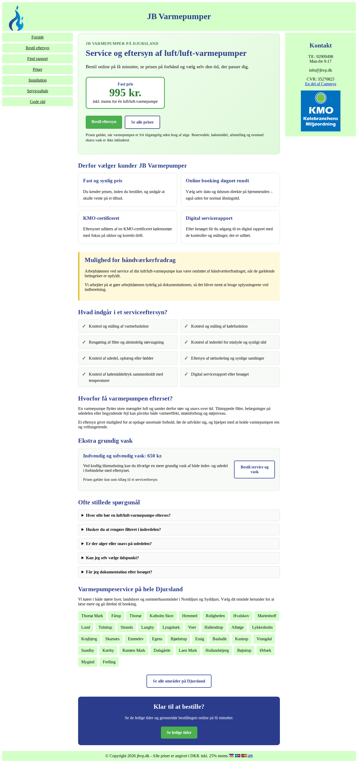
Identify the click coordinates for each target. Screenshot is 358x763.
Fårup (116, 615)
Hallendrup (213, 627)
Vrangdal (264, 639)
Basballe (220, 639)
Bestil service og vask (255, 469)
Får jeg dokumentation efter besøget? (119, 572)
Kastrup (241, 639)
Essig (199, 639)
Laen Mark (188, 650)
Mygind (87, 662)
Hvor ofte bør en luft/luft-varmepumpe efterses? (128, 515)
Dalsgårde (162, 650)
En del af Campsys (320, 84)
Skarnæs (112, 639)
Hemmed (189, 615)
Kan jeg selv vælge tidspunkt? (112, 558)
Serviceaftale (37, 91)
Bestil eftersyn (37, 48)
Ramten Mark (133, 650)
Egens (157, 639)
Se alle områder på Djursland (179, 681)
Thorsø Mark (92, 615)
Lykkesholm (262, 627)
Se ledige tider (179, 732)
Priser (37, 69)
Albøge (237, 627)
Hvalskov (241, 615)
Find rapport (37, 58)
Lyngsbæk (171, 627)
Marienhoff (267, 615)
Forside (37, 37)
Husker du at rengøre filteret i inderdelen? (123, 529)
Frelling (109, 662)
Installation (38, 80)
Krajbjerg (89, 639)
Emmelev (136, 639)
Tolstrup (105, 627)
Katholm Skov (162, 615)
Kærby (108, 650)
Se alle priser (142, 122)
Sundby (87, 650)
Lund (85, 627)
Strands (127, 627)
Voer (192, 627)
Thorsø (135, 615)
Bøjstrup (244, 650)
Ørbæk (265, 650)
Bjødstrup (179, 639)
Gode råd (37, 101)
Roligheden (215, 615)
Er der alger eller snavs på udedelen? (119, 543)
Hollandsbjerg (217, 650)
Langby (147, 627)
